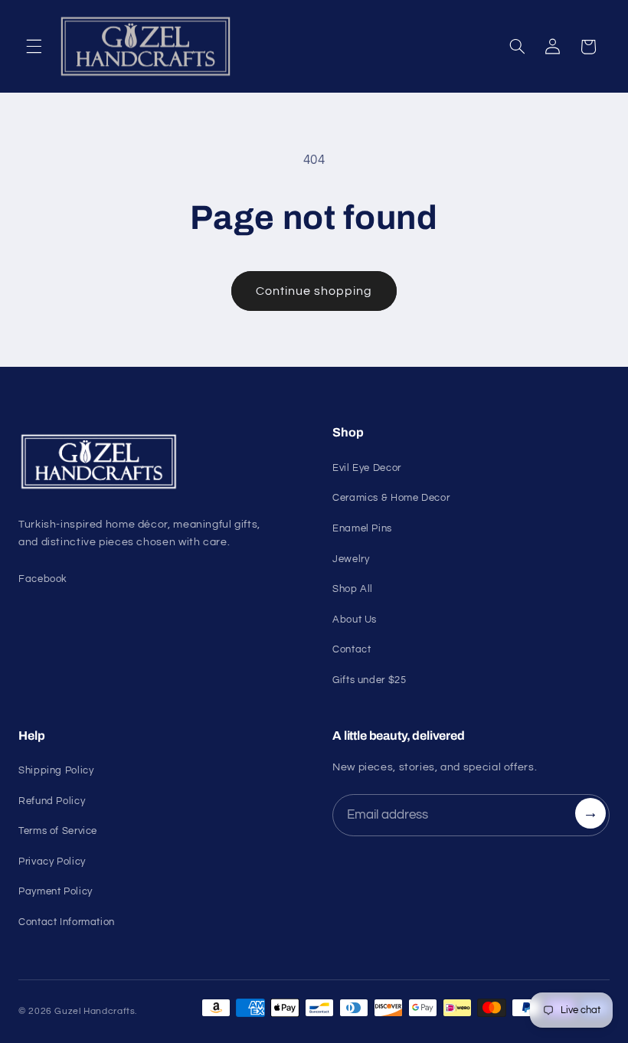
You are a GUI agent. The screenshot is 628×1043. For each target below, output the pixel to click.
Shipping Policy (55, 770)
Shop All (352, 589)
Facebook (42, 579)
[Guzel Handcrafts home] (157, 462)
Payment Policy (55, 891)
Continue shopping (314, 291)
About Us (354, 619)
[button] (33, 46)
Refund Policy (51, 801)
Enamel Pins (362, 528)
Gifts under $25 (369, 680)
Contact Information (66, 922)
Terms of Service (57, 831)
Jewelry (350, 559)
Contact (351, 649)
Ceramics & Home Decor (391, 497)
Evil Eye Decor (366, 468)
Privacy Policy (52, 861)
